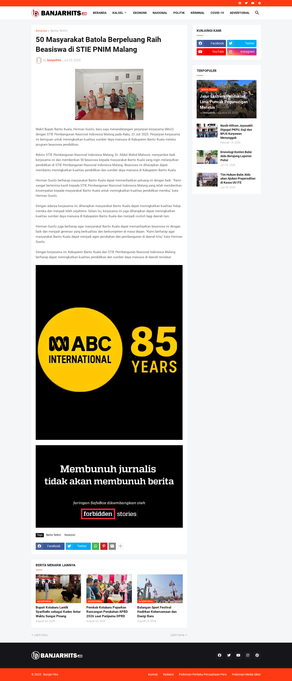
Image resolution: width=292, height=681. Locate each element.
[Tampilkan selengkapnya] (120, 546)
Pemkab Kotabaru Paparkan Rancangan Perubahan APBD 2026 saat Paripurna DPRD (107, 612)
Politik (179, 12)
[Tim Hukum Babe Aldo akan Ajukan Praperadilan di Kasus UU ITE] (207, 180)
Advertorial (240, 12)
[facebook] (240, 3)
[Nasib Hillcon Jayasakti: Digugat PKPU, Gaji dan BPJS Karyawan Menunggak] (207, 131)
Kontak (153, 674)
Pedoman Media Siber (246, 674)
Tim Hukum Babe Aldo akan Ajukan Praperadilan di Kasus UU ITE (237, 178)
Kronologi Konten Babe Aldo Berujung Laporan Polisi (236, 156)
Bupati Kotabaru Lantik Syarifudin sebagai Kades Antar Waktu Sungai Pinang (58, 612)
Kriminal (198, 12)
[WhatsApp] (95, 546)
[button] (257, 13)
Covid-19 (217, 12)
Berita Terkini (59, 30)
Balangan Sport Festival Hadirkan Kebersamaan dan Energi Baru (157, 612)
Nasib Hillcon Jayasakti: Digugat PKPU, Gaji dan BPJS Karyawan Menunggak (236, 131)
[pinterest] (259, 3)
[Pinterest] (104, 546)
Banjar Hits (50, 674)
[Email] (112, 546)
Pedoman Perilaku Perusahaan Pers (203, 674)
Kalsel (117, 12)
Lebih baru (41, 635)
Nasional (160, 12)
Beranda (99, 12)
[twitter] (246, 3)
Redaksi (168, 674)
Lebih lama (177, 635)
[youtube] (252, 3)
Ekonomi (140, 12)
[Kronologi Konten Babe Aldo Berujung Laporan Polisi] (207, 157)
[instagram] (247, 655)
